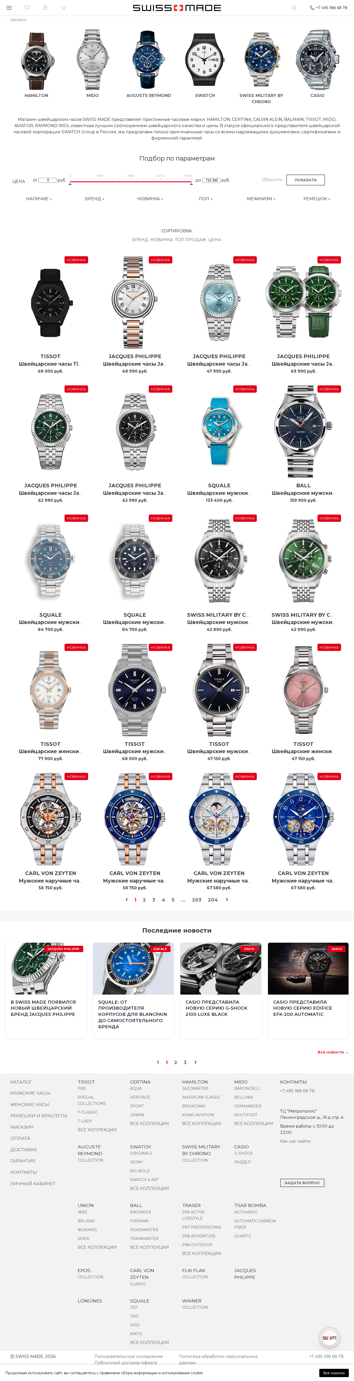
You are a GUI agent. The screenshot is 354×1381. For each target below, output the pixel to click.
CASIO (241, 1146)
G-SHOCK (243, 1153)
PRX (82, 1088)
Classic (138, 1284)
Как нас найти (295, 1141)
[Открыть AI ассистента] (329, 1337)
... (183, 900)
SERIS (83, 1238)
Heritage (140, 1097)
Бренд (140, 239)
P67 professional (202, 1227)
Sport (137, 1106)
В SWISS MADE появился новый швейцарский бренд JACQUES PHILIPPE (43, 1008)
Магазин (22, 1127)
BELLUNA (243, 1097)
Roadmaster (144, 1229)
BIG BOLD (140, 1171)
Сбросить (272, 179)
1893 (82, 1212)
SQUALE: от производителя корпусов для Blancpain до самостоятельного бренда (132, 1014)
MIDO (240, 1082)
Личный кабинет (33, 1183)
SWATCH (140, 1146)
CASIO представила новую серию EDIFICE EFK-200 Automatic (302, 1008)
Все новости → (333, 1052)
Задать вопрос (302, 1183)
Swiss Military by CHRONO (227, 615)
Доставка (23, 1149)
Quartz (242, 1236)
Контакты (23, 1172)
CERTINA (140, 1082)
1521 (133, 1307)
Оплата (20, 1138)
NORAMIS (87, 1229)
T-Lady (85, 1121)
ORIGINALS (141, 1153)
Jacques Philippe (135, 356)
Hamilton (195, 1082)
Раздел (242, 1162)
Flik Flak (193, 1270)
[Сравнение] (45, 8)
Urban (137, 1115)
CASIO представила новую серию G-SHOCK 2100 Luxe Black (216, 1008)
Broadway (194, 1106)
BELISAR (86, 1221)
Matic (136, 1333)
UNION (86, 1205)
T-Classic (88, 1112)
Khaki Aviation (198, 1115)
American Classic (201, 1097)
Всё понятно (334, 1373)
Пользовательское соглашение (129, 1356)
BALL (303, 485)
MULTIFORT (245, 1115)
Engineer (140, 1212)
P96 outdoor (197, 1245)
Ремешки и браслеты (38, 1115)
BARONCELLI (247, 1088)
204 (213, 900)
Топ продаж (190, 239)
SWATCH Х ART (144, 1179)
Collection (90, 1160)
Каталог (21, 1082)
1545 (134, 1316)
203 (196, 900)
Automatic (246, 1212)
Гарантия (22, 1160)
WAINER (191, 1300)
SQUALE (219, 485)
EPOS (84, 1270)
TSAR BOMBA (250, 1205)
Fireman (139, 1221)
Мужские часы (30, 1093)
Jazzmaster (195, 1088)
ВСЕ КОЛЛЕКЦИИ (97, 1129)
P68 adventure (199, 1236)
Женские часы (29, 1104)
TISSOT (50, 356)
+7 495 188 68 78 (297, 1090)
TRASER (191, 1205)
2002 (134, 1325)
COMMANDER (247, 1106)
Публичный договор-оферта (126, 1362)
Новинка (161, 239)
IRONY (136, 1162)
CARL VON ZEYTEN (50, 873)
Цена (214, 239)
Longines (90, 1300)
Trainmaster (144, 1238)
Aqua (135, 1088)
